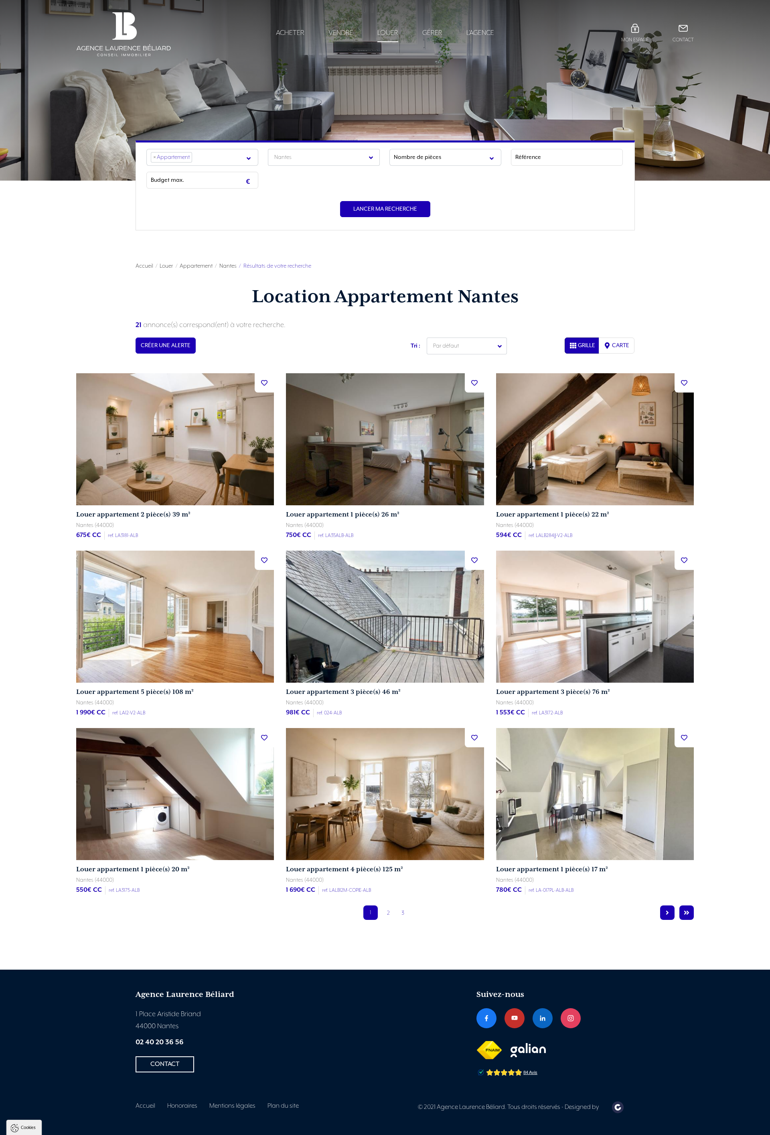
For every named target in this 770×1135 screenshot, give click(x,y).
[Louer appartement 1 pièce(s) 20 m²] (175, 794)
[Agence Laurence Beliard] (149, 34)
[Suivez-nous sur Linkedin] (543, 1018)
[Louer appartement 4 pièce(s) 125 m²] (385, 794)
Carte (620, 345)
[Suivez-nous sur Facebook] (486, 1018)
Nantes (228, 266)
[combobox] (202, 157)
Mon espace (634, 40)
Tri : (415, 346)
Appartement (196, 266)
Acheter (290, 33)
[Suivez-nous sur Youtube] (515, 1018)
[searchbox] (196, 157)
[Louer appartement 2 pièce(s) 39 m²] (175, 439)
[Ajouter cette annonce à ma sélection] (264, 383)
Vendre (340, 33)
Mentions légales (232, 1106)
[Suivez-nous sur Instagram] (571, 1018)
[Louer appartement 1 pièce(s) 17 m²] (595, 794)
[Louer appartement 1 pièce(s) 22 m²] (595, 439)
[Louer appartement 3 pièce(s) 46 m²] (385, 617)
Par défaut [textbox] (446, 346)
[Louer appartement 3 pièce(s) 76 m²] (595, 617)
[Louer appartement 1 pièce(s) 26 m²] (385, 439)
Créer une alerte (165, 345)
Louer (387, 33)
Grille (586, 345)
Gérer (432, 33)
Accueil (144, 266)
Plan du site (283, 1106)
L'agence (480, 33)
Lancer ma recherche (385, 209)
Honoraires (182, 1106)
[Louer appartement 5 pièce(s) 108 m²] (175, 617)
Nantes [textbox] (283, 157)
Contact (683, 40)
